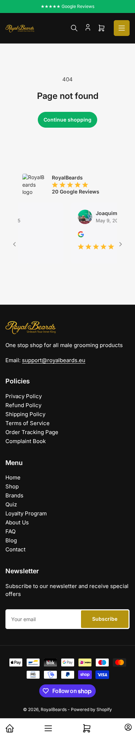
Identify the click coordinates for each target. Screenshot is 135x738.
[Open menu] (122, 28)
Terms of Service (27, 423)
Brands (14, 495)
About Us (17, 522)
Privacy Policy (23, 396)
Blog (11, 540)
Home (13, 477)
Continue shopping (67, 120)
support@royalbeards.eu (53, 360)
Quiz (11, 504)
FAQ (10, 531)
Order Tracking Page (31, 432)
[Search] (74, 28)
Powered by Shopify (91, 709)
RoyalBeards (54, 709)
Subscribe (104, 619)
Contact (15, 549)
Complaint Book (25, 441)
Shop (12, 486)
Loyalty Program (26, 513)
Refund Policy (23, 405)
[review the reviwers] (76, 235)
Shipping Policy (25, 414)
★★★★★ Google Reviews (67, 6)
